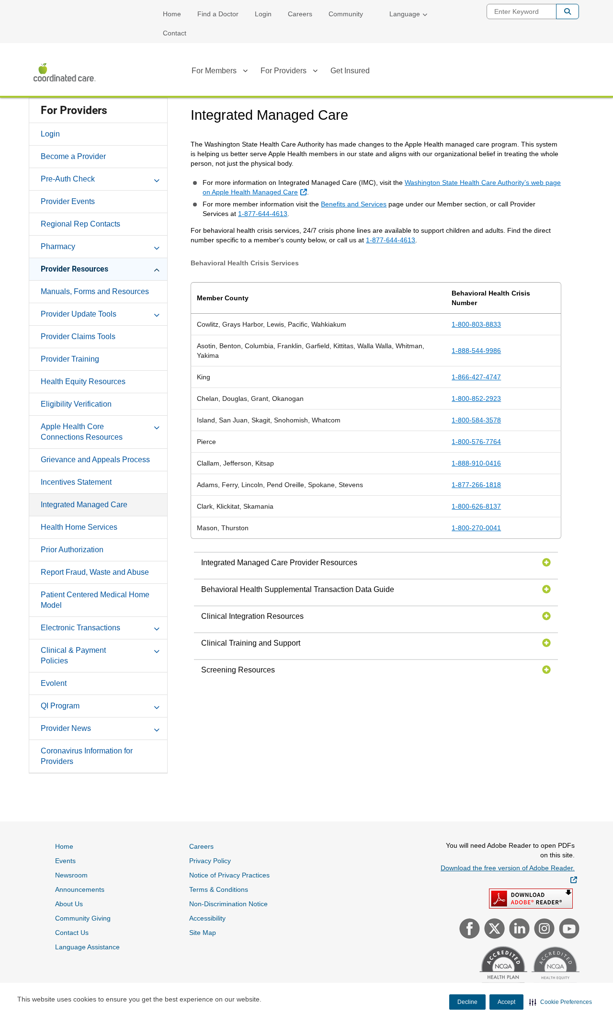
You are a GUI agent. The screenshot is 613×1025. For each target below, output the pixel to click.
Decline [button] (467, 1002)
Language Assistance (87, 947)
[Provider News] (156, 728)
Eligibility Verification (76, 404)
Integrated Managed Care (84, 505)
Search (567, 11)
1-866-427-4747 (476, 377)
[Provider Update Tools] (156, 313)
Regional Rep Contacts (80, 224)
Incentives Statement (76, 482)
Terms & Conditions (218, 889)
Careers (300, 14)
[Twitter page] (493, 929)
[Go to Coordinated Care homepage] (65, 72)
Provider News (66, 728)
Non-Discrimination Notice (228, 904)
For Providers (283, 71)
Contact (174, 33)
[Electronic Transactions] (156, 627)
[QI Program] (156, 705)
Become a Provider (73, 156)
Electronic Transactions (80, 628)
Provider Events (68, 201)
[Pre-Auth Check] (156, 178)
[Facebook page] (468, 929)
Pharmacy (58, 246)
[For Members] (245, 72)
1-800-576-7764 (476, 441)
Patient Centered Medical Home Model (95, 600)
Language (404, 14)
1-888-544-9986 (476, 350)
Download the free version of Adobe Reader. (509, 873)
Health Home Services (79, 527)
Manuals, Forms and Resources (95, 291)
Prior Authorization (72, 550)
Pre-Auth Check (68, 179)
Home (172, 14)
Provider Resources (74, 268)
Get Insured (350, 71)
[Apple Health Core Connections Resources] (156, 426)
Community (346, 14)
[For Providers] (315, 72)
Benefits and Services (353, 204)
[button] (560, 1002)
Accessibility (207, 918)
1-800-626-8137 (476, 506)
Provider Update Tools (78, 314)
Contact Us (72, 932)
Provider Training (70, 359)
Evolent (54, 683)
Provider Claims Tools (78, 336)
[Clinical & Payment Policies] (156, 650)
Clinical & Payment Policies (73, 655)
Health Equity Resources (83, 381)
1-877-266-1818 (476, 485)
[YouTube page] (568, 929)
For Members (214, 71)
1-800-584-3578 (476, 420)
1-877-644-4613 (262, 213)
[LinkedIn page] (518, 929)
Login (263, 14)
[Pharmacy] (156, 246)
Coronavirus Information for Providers (87, 756)
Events (65, 861)
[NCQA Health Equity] (554, 969)
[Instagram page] (543, 929)
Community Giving (83, 918)
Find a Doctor (217, 14)
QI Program (60, 706)
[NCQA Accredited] (502, 969)
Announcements (79, 889)
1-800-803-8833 (476, 324)
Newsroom (71, 875)
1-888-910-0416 (476, 463)
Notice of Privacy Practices (229, 875)
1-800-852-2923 (476, 398)
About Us (69, 904)
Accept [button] (506, 1002)
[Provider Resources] (156, 268)
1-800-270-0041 (476, 528)
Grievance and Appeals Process (95, 460)
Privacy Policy (210, 861)
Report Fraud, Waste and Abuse (95, 572)
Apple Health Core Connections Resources (82, 431)
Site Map (202, 932)
